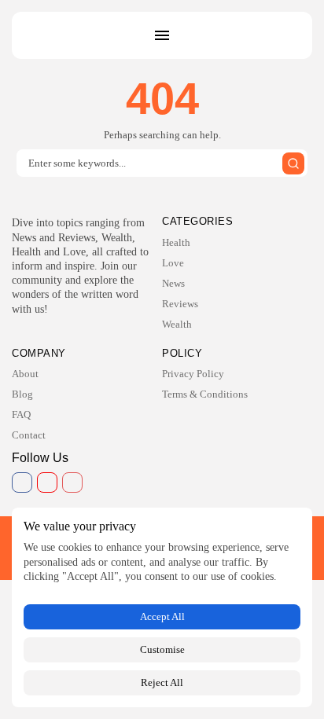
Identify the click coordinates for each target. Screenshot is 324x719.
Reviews (180, 304)
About (25, 374)
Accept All (162, 616)
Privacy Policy (193, 374)
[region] (162, 607)
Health (176, 242)
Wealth (177, 324)
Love (173, 263)
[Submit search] (293, 163)
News (173, 283)
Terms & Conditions (205, 394)
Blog (22, 394)
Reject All (162, 682)
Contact (29, 435)
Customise (162, 649)
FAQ (21, 414)
